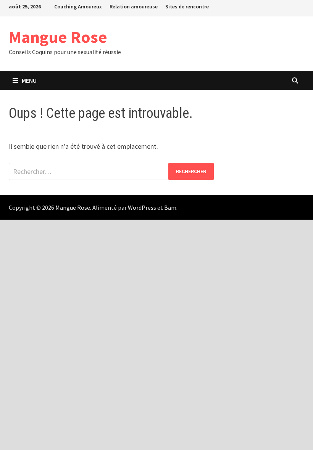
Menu (29, 80)
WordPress (142, 207)
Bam (170, 207)
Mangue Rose (58, 36)
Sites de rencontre (187, 6)
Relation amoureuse (134, 6)
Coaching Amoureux (78, 6)
